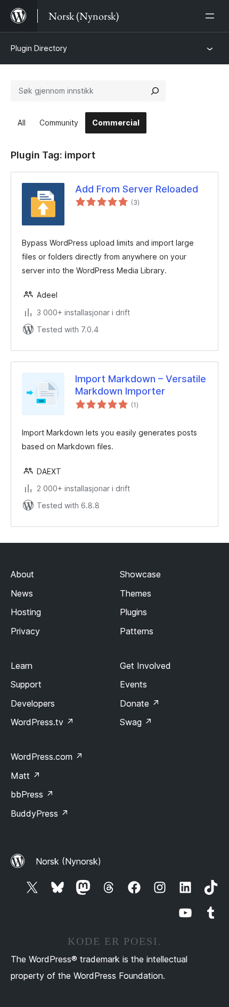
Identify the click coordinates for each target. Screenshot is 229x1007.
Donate (140, 703)
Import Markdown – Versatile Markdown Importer (140, 385)
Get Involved (145, 665)
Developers (33, 703)
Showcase (140, 574)
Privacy (25, 631)
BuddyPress (40, 813)
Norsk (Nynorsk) (68, 861)
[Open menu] (212, 16)
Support (26, 684)
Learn (21, 665)
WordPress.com (47, 756)
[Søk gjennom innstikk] (155, 91)
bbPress (32, 794)
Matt (25, 775)
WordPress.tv (42, 722)
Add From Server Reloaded (136, 189)
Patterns (136, 631)
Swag (136, 722)
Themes (135, 593)
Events (133, 684)
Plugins (133, 612)
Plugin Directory (39, 48)
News (22, 593)
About (22, 574)
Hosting (26, 612)
